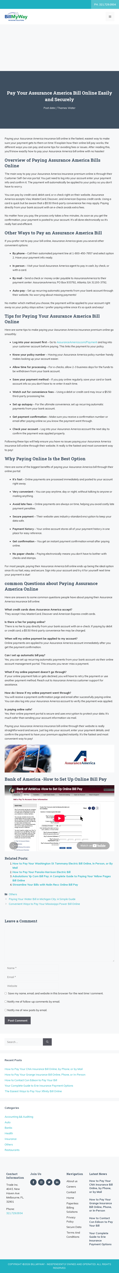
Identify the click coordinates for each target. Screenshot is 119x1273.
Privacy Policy (70, 1219)
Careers (71, 1186)
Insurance (11, 1138)
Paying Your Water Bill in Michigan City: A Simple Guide (42, 899)
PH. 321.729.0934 (105, 4)
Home (70, 1197)
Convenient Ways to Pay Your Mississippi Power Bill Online (44, 903)
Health (9, 1133)
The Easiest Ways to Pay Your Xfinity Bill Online (33, 1091)
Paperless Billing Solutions (72, 1207)
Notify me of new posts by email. (27, 1010)
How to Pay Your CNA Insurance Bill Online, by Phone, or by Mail (44, 1069)
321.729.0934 (14, 1213)
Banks (8, 1127)
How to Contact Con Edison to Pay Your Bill (31, 1080)
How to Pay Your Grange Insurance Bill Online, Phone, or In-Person (45, 1074)
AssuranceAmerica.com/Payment (77, 342)
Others (13, 894)
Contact (71, 1192)
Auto (8, 1122)
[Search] (47, 1042)
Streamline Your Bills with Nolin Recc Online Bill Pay (45, 884)
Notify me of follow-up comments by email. (33, 1001)
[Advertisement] (59, 47)
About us (71, 1181)
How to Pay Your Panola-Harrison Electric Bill (42, 872)
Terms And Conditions (73, 1234)
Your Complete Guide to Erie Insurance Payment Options (39, 1085)
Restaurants (12, 1150)
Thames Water (66, 108)
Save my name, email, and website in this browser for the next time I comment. (55, 993)
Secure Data (73, 1227)
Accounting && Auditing (19, 1116)
